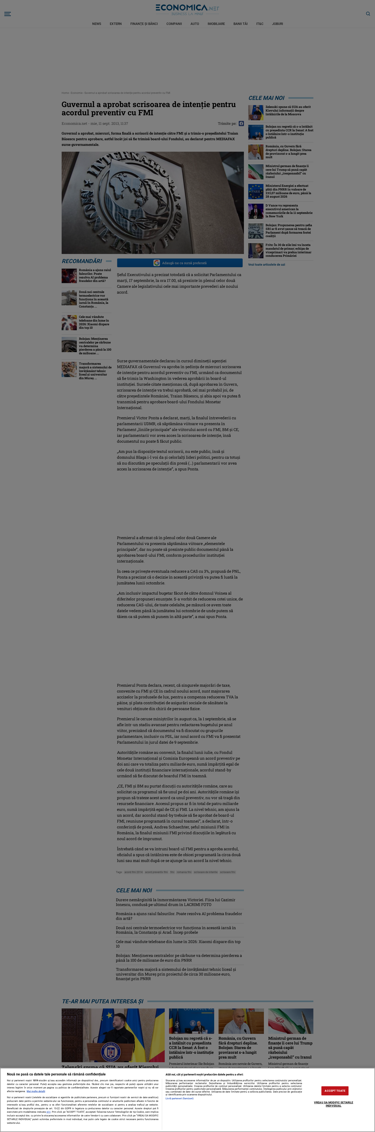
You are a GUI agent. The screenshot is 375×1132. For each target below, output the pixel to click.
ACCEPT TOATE (335, 1090)
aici (48, 1111)
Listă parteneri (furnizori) (180, 1098)
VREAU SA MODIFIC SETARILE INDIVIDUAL (333, 1104)
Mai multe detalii (36, 1091)
